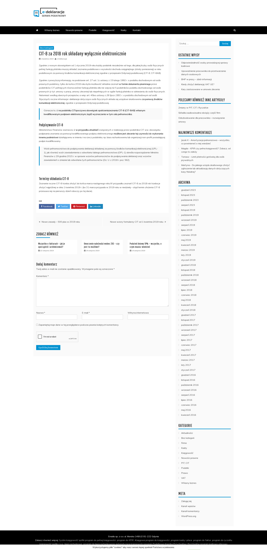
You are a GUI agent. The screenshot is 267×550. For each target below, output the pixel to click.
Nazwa (40, 312)
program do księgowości (158, 540)
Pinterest (80, 206)
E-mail (86, 312)
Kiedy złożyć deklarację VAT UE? (197, 84)
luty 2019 (186, 255)
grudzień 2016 (188, 375)
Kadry (124, 30)
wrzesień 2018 (188, 280)
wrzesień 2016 (188, 390)
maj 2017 (186, 350)
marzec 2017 (188, 360)
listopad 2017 (188, 320)
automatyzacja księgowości (129, 544)
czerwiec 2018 (188, 295)
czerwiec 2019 (188, 235)
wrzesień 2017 (188, 330)
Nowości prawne (74, 30)
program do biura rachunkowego (99, 544)
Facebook (47, 206)
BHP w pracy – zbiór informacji (196, 79)
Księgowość (108, 30)
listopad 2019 (188, 210)
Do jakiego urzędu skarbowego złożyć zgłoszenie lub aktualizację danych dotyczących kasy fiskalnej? (205, 168)
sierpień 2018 (188, 285)
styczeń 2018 (188, 310)
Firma (184, 443)
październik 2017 (190, 325)
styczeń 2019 (188, 260)
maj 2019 (186, 240)
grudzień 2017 (188, 315)
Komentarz (42, 276)
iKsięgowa (140, 540)
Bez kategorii (46, 47)
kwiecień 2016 (188, 415)
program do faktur (202, 540)
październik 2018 (190, 275)
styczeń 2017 (188, 370)
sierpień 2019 (188, 225)
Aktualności (187, 433)
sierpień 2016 (188, 395)
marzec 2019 (188, 250)
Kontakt (137, 30)
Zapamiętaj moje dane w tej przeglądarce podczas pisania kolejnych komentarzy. (79, 324)
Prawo (184, 473)
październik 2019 (190, 215)
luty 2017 (186, 365)
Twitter (64, 206)
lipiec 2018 (186, 290)
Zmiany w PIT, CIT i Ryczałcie (193, 107)
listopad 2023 (188, 195)
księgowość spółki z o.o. (52, 544)
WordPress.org (188, 516)
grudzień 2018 (188, 265)
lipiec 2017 (186, 340)
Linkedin (96, 206)
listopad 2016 (188, 380)
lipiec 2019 (186, 230)
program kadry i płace (181, 540)
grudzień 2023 (188, 190)
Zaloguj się (186, 501)
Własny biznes (52, 30)
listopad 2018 (188, 270)
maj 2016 (186, 410)
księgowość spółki (75, 540)
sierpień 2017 (188, 335)
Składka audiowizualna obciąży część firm (199, 112)
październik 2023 (190, 200)
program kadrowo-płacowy (214, 544)
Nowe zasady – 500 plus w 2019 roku (61, 221)
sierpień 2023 (188, 205)
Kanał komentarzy (190, 511)
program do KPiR (125, 540)
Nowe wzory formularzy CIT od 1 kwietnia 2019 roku (136, 221)
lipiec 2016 (186, 400)
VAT (183, 478)
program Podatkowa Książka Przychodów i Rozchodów (172, 544)
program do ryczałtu (222, 540)
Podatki (92, 30)
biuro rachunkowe (73, 544)
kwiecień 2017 (188, 355)
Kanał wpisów (188, 506)
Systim (62, 540)
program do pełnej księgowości (100, 540)
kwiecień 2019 (188, 245)
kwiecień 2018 (188, 305)
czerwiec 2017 (188, 345)
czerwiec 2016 (188, 405)
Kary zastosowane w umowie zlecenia (200, 89)
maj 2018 (186, 300)
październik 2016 (190, 385)
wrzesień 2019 (188, 220)
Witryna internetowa (138, 312)
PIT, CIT (185, 463)
